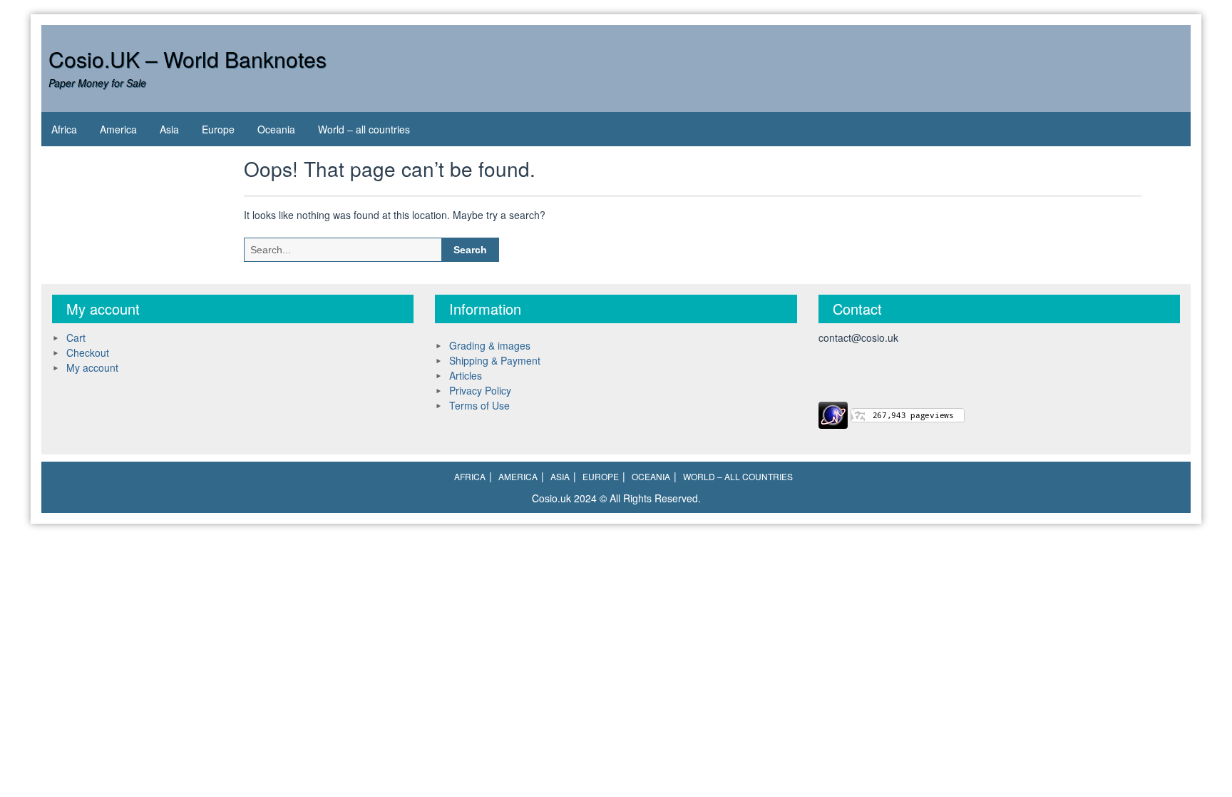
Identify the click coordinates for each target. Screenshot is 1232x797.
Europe (218, 129)
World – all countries (364, 129)
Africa (64, 129)
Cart (76, 337)
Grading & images (489, 345)
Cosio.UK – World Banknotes (187, 59)
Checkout (87, 352)
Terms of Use (479, 405)
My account (92, 367)
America (118, 129)
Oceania (276, 129)
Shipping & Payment (494, 360)
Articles (465, 375)
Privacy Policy (480, 390)
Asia (169, 129)
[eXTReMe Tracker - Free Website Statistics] (833, 413)
